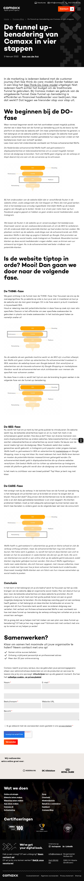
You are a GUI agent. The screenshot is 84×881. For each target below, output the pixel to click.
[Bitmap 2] (48, 771)
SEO (29, 591)
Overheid (46, 797)
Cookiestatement (32, 876)
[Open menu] (78, 9)
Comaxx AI (8, 807)
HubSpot (46, 807)
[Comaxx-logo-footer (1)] (10, 875)
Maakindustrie (48, 801)
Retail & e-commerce (51, 804)
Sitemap (78, 876)
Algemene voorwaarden (49, 876)
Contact (64, 9)
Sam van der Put (30, 57)
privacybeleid (65, 726)
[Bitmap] (67, 770)
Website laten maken (13, 797)
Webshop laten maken (13, 801)
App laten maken (11, 804)
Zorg (44, 794)
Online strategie (11, 794)
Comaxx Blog (18, 19)
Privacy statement (66, 876)
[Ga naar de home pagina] (11, 9)
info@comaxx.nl (55, 854)
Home (6, 19)
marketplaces (62, 451)
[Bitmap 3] (29, 770)
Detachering (9, 810)
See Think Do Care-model (41, 85)
